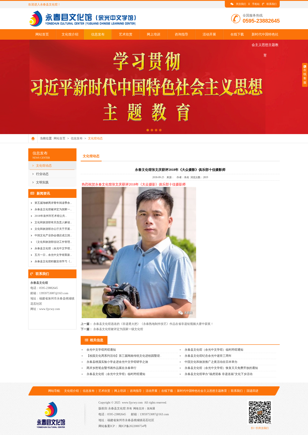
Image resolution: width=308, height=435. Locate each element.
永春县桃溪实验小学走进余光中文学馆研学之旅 (117, 361)
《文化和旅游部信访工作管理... (53, 241)
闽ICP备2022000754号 (133, 426)
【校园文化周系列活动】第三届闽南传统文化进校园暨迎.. (124, 355)
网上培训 (153, 34)
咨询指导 (181, 34)
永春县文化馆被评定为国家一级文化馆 (118, 329)
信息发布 (98, 34)
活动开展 (209, 34)
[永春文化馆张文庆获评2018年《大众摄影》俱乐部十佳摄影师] (84, 26)
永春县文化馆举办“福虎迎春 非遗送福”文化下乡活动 (218, 374)
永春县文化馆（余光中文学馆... (53, 248)
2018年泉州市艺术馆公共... (51, 215)
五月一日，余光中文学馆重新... (53, 254)
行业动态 (42, 174)
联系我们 (272, 4)
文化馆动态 (44, 165)
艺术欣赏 (125, 34)
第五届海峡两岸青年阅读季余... (53, 202)
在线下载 (237, 34)
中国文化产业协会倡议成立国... (53, 235)
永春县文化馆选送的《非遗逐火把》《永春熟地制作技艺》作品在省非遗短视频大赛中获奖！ (153, 323)
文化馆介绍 (70, 34)
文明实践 (42, 182)
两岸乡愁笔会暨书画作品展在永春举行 (111, 368)
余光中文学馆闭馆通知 (101, 349)
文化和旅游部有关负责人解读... (53, 222)
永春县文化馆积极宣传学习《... (53, 261)
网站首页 (42, 34)
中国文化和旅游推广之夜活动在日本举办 (211, 361)
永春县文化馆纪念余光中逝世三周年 (208, 355)
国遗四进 (252, 390)
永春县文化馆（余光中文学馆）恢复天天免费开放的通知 (221, 368)
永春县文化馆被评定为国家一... (53, 209)
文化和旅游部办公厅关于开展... (53, 228)
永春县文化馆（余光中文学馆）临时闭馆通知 (214, 349)
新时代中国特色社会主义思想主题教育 (265, 45)
